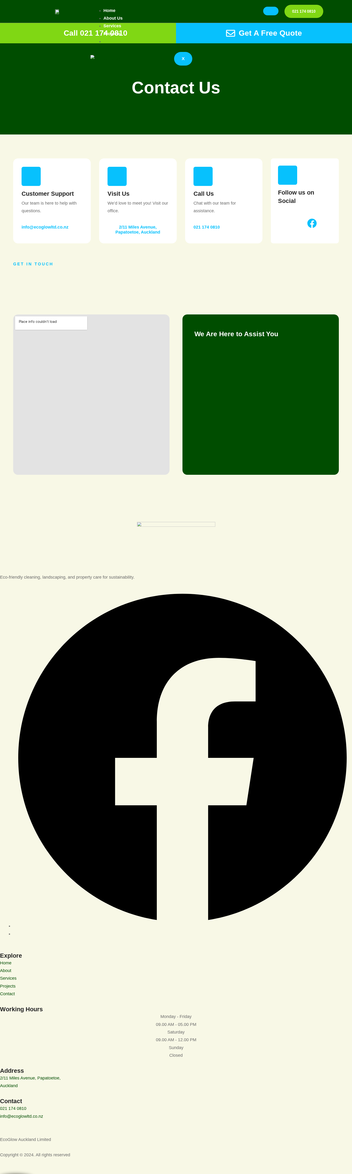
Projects (111, 33)
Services (112, 25)
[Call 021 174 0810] (55, 33)
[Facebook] (182, 925)
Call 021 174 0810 (95, 33)
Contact (111, 41)
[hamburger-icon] (270, 11)
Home (109, 10)
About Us (113, 18)
